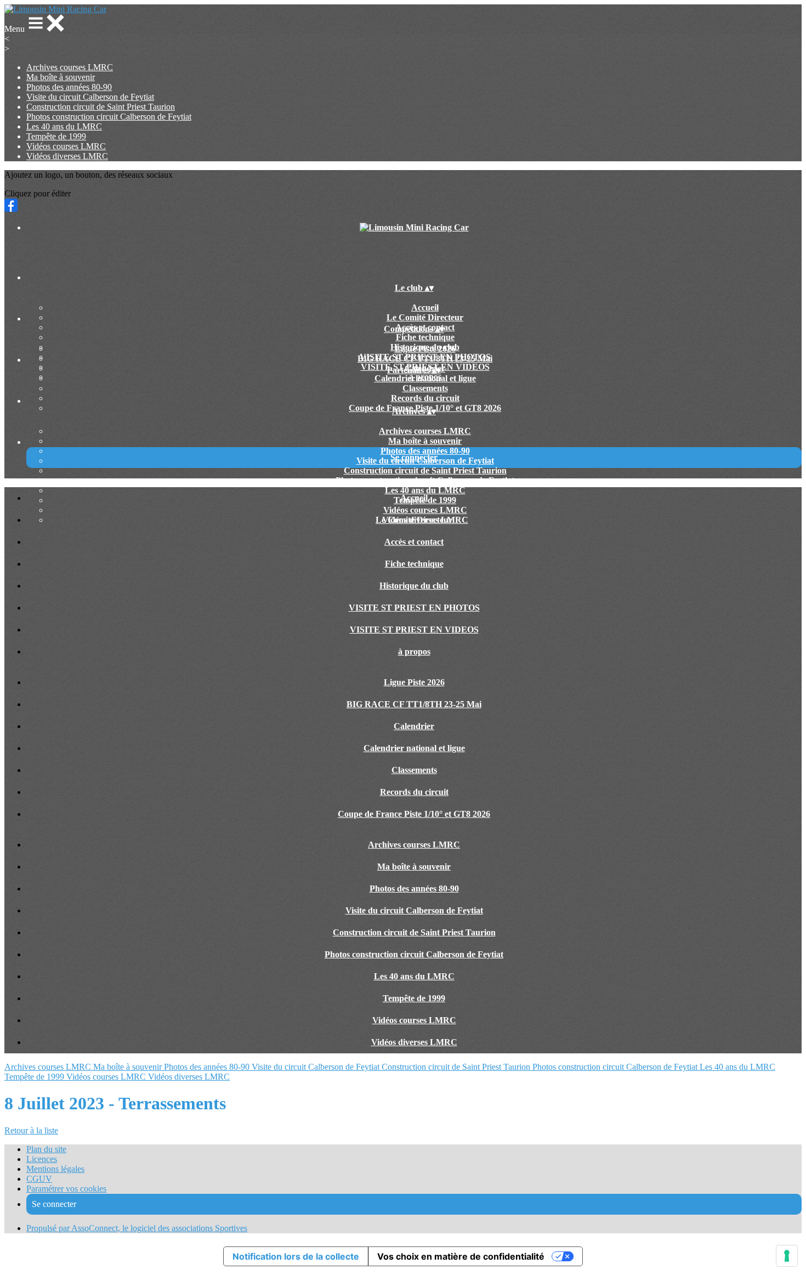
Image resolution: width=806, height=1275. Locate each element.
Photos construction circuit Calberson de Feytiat (108, 116)
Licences (41, 1159)
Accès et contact (414, 541)
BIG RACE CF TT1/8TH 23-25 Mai (424, 358)
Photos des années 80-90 (69, 87)
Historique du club (414, 585)
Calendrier (414, 726)
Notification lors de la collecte (295, 1256)
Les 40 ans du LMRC (64, 126)
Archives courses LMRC (69, 67)
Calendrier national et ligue (425, 378)
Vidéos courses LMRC (66, 146)
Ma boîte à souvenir (60, 77)
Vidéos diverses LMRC (67, 156)
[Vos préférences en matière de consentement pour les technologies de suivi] (786, 1255)
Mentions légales (55, 1169)
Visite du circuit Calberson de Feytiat (90, 96)
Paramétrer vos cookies (66, 1188)
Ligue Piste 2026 (425, 348)
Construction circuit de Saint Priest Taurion (100, 106)
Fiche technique (425, 337)
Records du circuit (425, 398)
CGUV (39, 1178)
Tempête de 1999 (56, 136)
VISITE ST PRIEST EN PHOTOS (414, 607)
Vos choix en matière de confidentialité (460, 1256)
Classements (425, 388)
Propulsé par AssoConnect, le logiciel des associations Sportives (136, 1228)
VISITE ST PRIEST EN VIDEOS (414, 629)
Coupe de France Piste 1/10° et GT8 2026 (414, 814)
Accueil (425, 307)
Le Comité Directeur (425, 317)
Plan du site (46, 1149)
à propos (414, 651)
